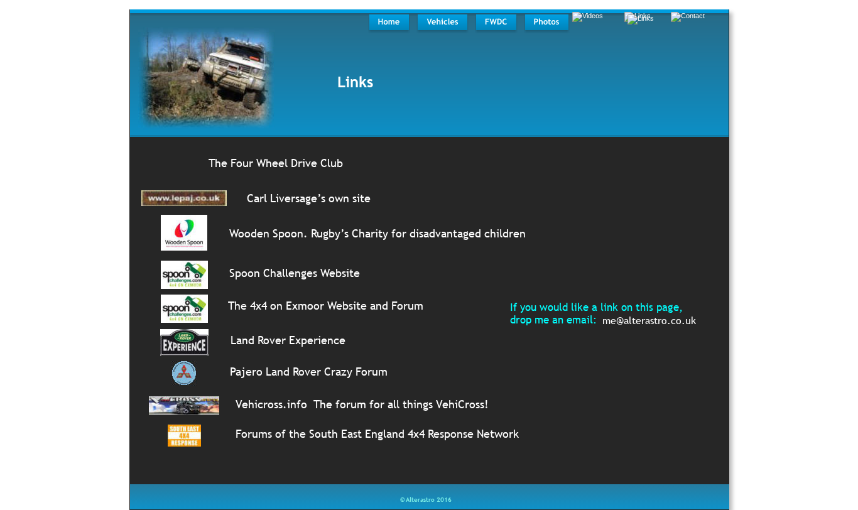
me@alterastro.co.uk (649, 320)
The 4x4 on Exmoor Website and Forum (325, 305)
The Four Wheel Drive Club (276, 163)
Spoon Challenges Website (294, 273)
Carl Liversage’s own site (309, 198)
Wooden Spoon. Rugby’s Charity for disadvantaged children (377, 233)
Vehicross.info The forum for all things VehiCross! (362, 404)
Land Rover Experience (288, 340)
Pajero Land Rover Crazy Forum (309, 371)
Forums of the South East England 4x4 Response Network (377, 433)
